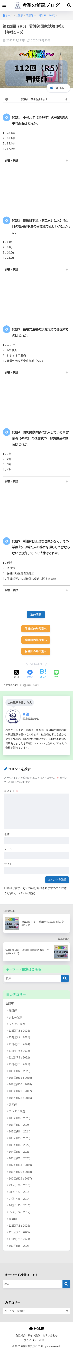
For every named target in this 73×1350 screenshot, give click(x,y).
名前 (7, 834)
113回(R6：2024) (19, 1044)
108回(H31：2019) (20, 1077)
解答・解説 (11, 160)
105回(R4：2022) (19, 1145)
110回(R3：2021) (19, 1064)
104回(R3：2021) (19, 1151)
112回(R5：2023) (29, 685)
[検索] (65, 978)
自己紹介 (20, 1335)
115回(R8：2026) (19, 1030)
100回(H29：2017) (20, 1178)
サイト (8, 864)
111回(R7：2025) (19, 1232)
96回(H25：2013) (19, 1205)
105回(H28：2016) (20, 1098)
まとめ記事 (15, 1017)
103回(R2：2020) (19, 1158)
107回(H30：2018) (20, 1084)
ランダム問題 (17, 1024)
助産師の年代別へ (36, 639)
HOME (38, 1328)
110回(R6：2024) (19, 1239)
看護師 (13, 1010)
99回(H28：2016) (19, 1185)
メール (8, 849)
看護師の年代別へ (36, 628)
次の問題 (35, 614)
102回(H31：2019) (20, 1165)
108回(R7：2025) (19, 1124)
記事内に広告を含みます (34, 99)
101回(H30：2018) (20, 1171)
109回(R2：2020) (19, 1071)
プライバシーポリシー (36, 1340)
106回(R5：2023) (19, 1138)
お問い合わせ (50, 1335)
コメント (11, 790)
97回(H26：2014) (19, 1198)
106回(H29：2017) (20, 1091)
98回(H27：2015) (19, 1191)
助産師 (13, 1104)
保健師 (13, 1219)
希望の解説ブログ (40, 5)
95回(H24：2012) (19, 1212)
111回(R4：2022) (19, 1057)
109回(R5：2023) (19, 1245)
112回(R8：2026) (19, 1225)
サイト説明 (34, 1335)
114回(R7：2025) (19, 1037)
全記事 (10, 1003)
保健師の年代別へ (36, 651)
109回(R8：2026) (19, 1118)
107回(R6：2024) (19, 1131)
